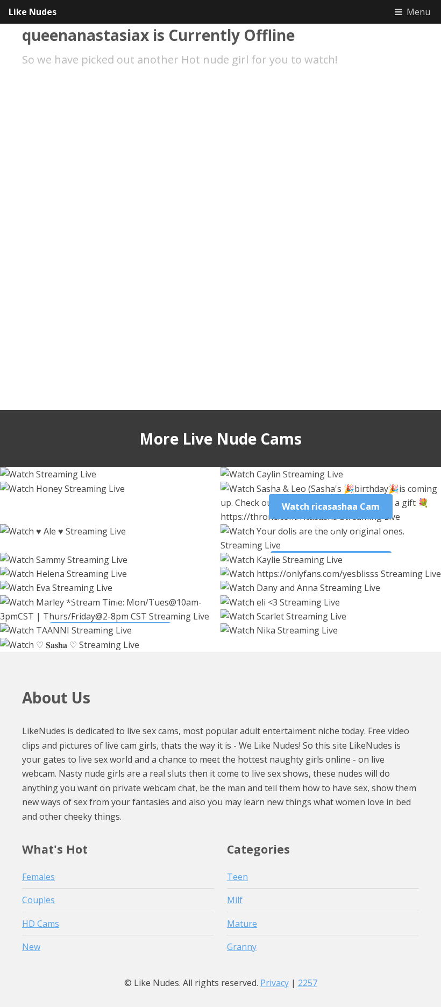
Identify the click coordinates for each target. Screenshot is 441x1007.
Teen (237, 877)
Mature (242, 923)
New (31, 947)
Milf (235, 900)
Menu (418, 12)
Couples (38, 900)
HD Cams (40, 923)
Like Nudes (32, 12)
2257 (307, 983)
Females (38, 877)
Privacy (274, 983)
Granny (242, 947)
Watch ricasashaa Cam (331, 506)
